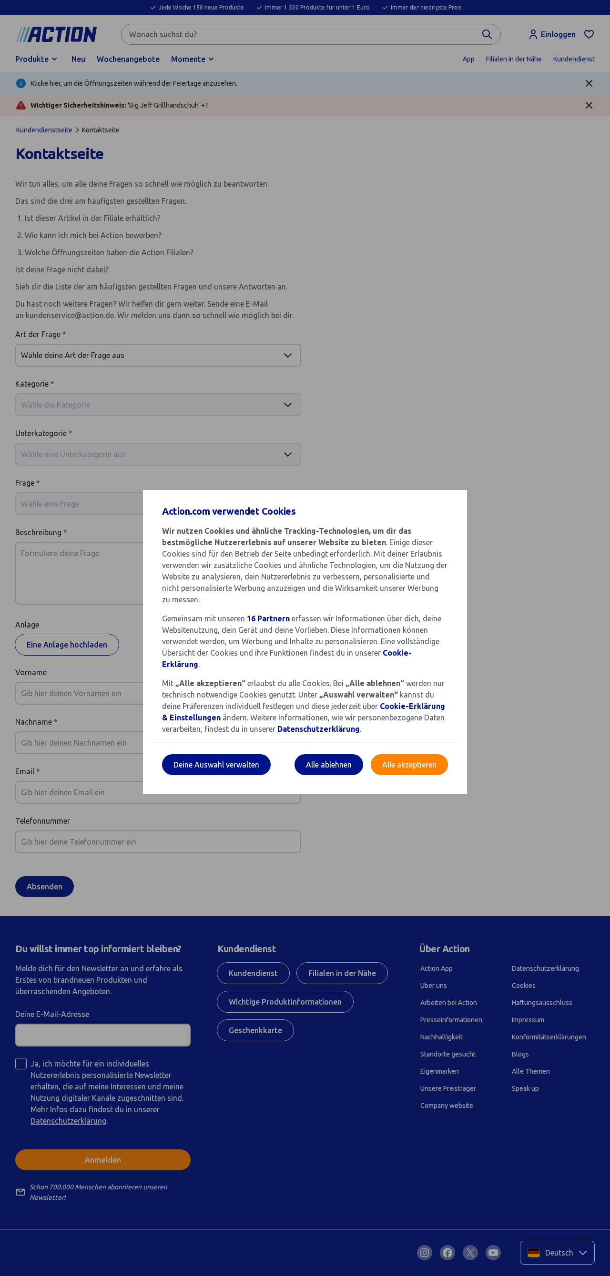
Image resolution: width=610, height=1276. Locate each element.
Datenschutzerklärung (318, 729)
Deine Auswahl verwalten (216, 764)
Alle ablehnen (329, 764)
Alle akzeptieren (409, 764)
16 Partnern (268, 618)
